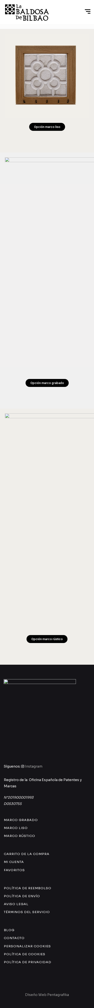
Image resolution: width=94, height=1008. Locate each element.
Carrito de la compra (26, 854)
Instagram (33, 766)
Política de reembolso (27, 888)
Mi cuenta (14, 862)
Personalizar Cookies (27, 946)
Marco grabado (21, 820)
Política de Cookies (24, 954)
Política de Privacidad (27, 962)
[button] (47, 127)
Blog (9, 930)
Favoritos (14, 870)
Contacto (14, 938)
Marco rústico (19, 836)
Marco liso (16, 828)
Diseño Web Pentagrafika (47, 995)
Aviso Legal (16, 904)
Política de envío (22, 896)
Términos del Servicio (27, 912)
